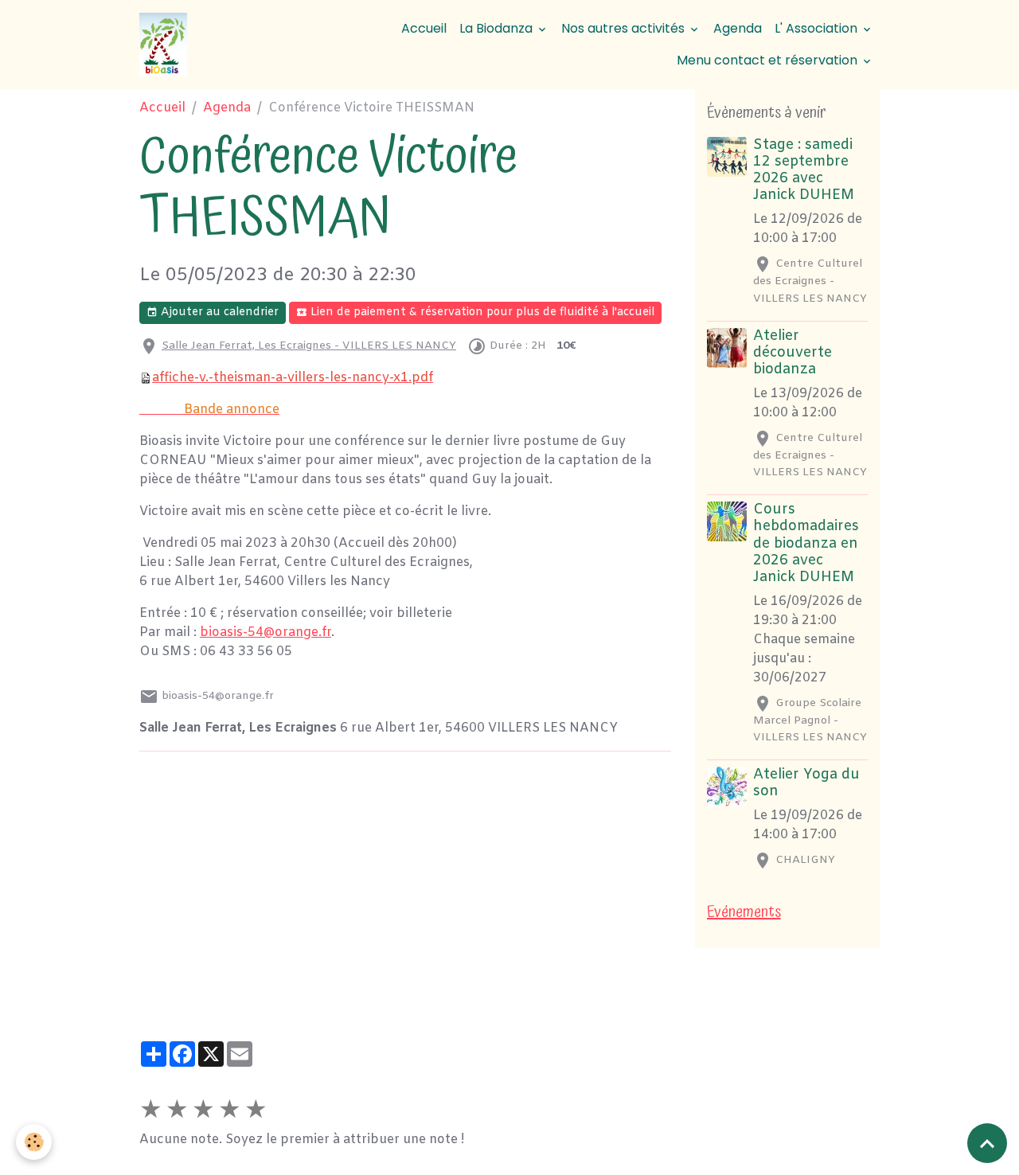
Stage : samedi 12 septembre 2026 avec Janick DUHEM (803, 170)
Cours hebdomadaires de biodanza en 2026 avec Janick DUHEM (806, 543)
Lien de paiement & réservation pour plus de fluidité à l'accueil (480, 312)
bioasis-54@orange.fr (265, 632)
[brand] (165, 44)
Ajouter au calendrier (218, 312)
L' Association (818, 28)
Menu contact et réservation (769, 60)
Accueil (424, 28)
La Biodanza (497, 28)
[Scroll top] (987, 1143)
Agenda (737, 28)
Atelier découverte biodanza (792, 353)
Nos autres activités (624, 28)
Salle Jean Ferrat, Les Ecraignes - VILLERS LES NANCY (309, 345)
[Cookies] (34, 1142)
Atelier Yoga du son (806, 783)
